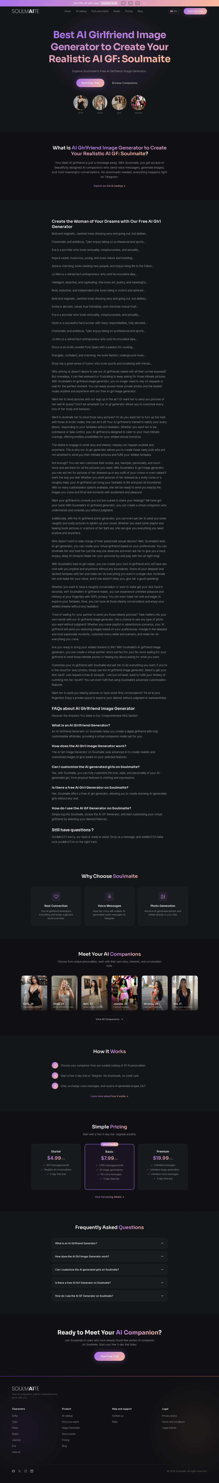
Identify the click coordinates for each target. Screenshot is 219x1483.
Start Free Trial (90, 83)
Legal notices (169, 1427)
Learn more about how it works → (109, 1096)
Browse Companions (124, 83)
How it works (69, 1433)
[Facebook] (13, 1471)
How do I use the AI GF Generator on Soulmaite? (84, 1295)
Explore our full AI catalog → (109, 185)
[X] (19, 1471)
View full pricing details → (109, 1196)
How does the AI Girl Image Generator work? (82, 1256)
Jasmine (16, 1440)
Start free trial (195, 11)
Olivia (15, 1427)
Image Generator (71, 1427)
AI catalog (81, 11)
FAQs (115, 1421)
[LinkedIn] (31, 1471)
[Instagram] (25, 1471)
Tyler (14, 1421)
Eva (14, 1446)
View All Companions (107, 1019)
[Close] (144, 3)
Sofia (14, 1415)
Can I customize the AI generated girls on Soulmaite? (87, 1269)
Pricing (129, 11)
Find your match (100, 11)
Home (68, 11)
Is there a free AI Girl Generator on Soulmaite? (83, 1282)
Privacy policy (169, 1415)
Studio (117, 11)
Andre (15, 1433)
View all (16, 1452)
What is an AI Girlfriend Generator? (76, 1243)
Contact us (117, 1415)
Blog (140, 11)
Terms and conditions (173, 1421)
